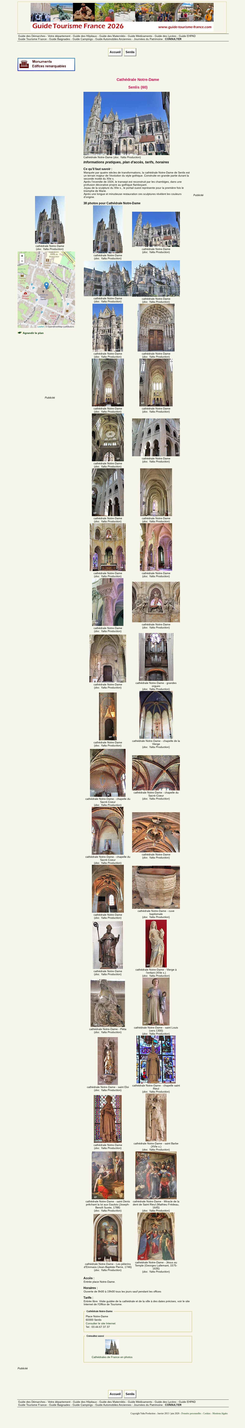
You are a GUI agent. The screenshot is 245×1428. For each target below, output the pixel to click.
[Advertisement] (49, 138)
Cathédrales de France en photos (112, 1357)
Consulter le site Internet (100, 1323)
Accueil (115, 52)
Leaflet (41, 326)
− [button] (22, 261)
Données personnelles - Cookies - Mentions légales (204, 1413)
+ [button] (22, 256)
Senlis (130, 52)
